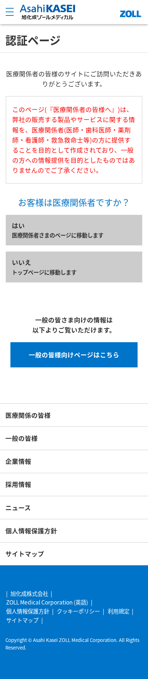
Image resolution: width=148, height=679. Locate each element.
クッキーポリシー (78, 611)
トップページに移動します (44, 267)
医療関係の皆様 (28, 415)
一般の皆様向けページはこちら (74, 354)
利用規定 (118, 611)
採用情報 (18, 484)
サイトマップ (24, 553)
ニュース (18, 507)
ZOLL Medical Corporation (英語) (47, 602)
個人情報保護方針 (31, 530)
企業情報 (18, 461)
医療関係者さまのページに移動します (57, 230)
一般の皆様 (21, 438)
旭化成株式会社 (29, 593)
